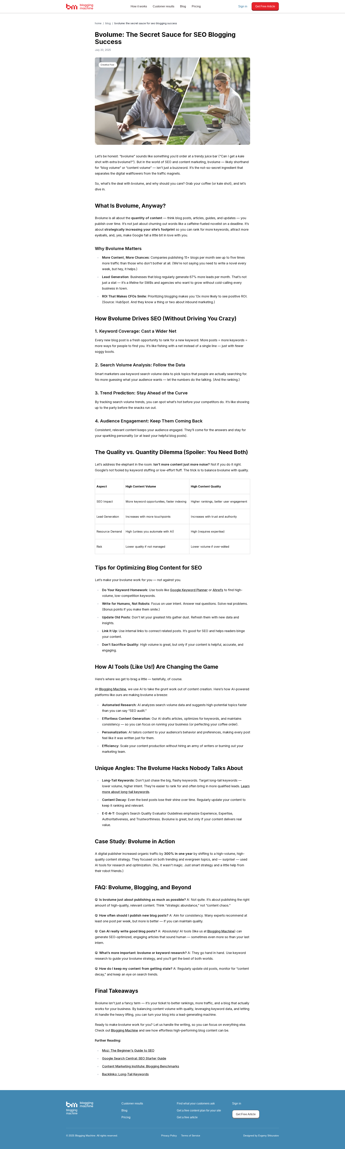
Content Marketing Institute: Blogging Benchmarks (140, 1066)
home (98, 23)
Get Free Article (265, 6)
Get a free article (187, 1117)
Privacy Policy (169, 1135)
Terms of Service (190, 1135)
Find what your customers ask (196, 1103)
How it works (139, 6)
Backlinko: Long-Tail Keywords (125, 1074)
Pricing (196, 6)
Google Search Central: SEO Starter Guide (134, 1058)
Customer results (163, 6)
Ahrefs (218, 590)
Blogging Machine (112, 689)
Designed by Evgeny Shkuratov (261, 1135)
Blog (183, 6)
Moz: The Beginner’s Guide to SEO (128, 1050)
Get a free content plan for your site (199, 1110)
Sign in (242, 6)
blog (108, 23)
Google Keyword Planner (189, 590)
